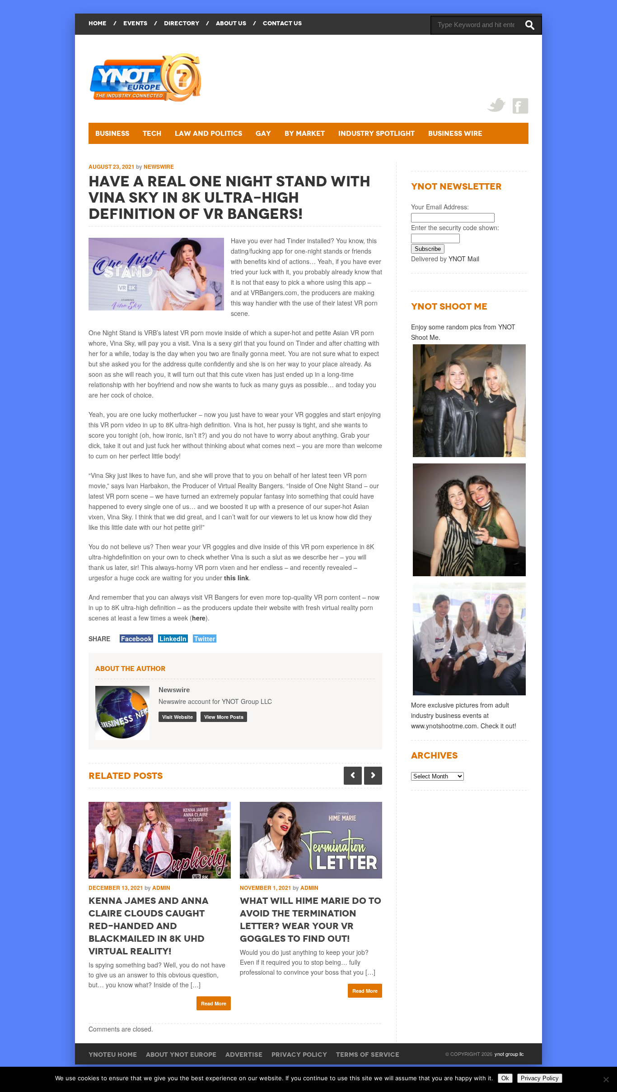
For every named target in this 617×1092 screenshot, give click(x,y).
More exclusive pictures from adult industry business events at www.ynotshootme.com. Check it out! (463, 715)
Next (373, 776)
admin (161, 888)
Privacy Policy (299, 1054)
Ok (505, 1078)
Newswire (159, 166)
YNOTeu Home (113, 1054)
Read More (213, 1003)
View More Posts (223, 716)
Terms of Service (367, 1054)
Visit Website (177, 716)
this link (236, 577)
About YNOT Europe (181, 1054)
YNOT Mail (464, 258)
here (199, 617)
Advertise (243, 1054)
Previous (353, 776)
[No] (605, 1079)
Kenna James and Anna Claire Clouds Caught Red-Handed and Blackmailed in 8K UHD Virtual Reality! (148, 926)
